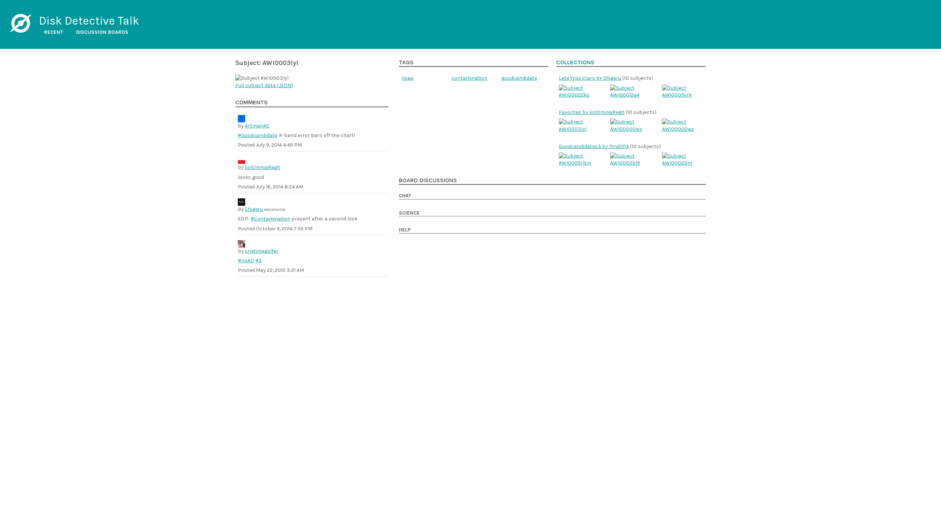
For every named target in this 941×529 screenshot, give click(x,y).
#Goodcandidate (257, 135)
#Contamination (270, 219)
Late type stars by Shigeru (590, 78)
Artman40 (257, 126)
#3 (258, 261)
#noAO (246, 261)
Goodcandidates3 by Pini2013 (594, 146)
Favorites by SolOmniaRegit (592, 112)
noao (407, 78)
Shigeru (254, 209)
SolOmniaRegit (262, 167)
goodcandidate (519, 78)
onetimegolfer (261, 251)
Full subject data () (264, 85)
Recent (53, 32)
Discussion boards (102, 32)
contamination (469, 78)
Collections (575, 62)
